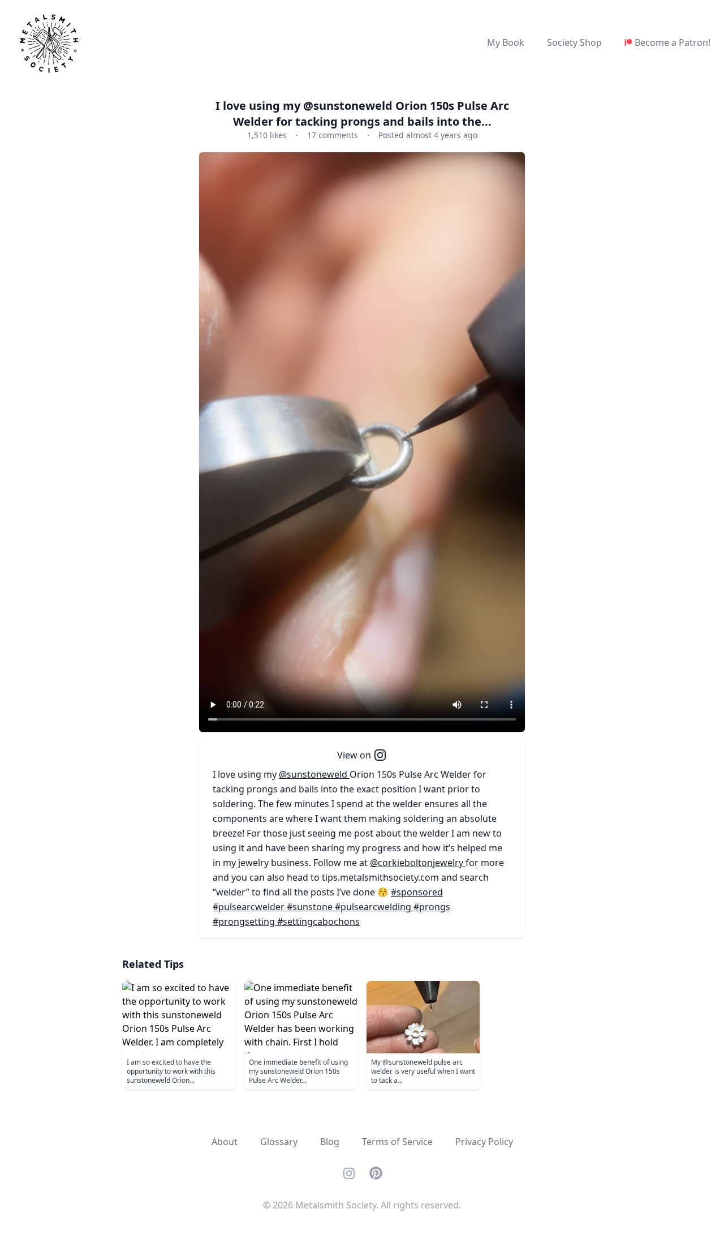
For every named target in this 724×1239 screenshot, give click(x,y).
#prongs (431, 907)
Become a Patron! (672, 42)
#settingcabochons (318, 921)
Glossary (279, 1141)
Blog (329, 1141)
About (225, 1141)
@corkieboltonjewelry (418, 862)
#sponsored (417, 892)
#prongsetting (245, 921)
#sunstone (311, 907)
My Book (505, 42)
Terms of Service (397, 1141)
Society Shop (574, 42)
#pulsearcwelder (250, 907)
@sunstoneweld (314, 774)
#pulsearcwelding (374, 907)
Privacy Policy (484, 1141)
